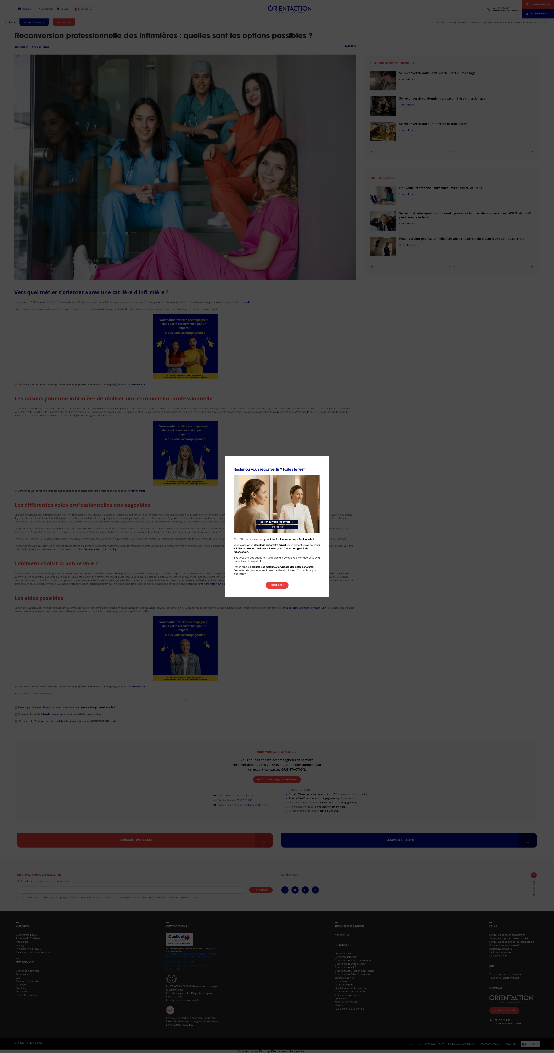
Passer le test (277, 585)
